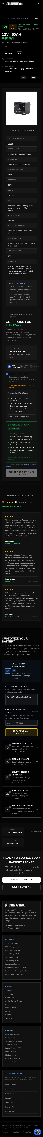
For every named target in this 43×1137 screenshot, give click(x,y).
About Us (8, 991)
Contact (8, 1015)
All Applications (11, 1062)
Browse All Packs (20, 880)
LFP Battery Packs (12, 947)
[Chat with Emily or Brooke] (37, 1132)
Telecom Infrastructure (13, 1041)
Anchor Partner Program (14, 1001)
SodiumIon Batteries (12, 1102)
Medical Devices (11, 1055)
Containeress (10, 1094)
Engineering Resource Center (16, 971)
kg (39, 77)
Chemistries (9, 997)
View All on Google (10, 506)
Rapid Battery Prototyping (14, 974)
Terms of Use (27, 1132)
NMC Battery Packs (12, 950)
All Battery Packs (11, 943)
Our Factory (9, 994)
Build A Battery (10, 1085)
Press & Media (10, 1008)
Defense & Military (12, 1034)
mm (23, 77)
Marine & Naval (10, 1051)
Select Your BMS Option (19, 374)
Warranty (8, 1018)
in (28, 77)
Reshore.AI (9, 1107)
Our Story (9, 1004)
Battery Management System (16, 967)
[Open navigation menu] (38, 3)
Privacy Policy (15, 1132)
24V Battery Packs (12, 957)
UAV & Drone (10, 1038)
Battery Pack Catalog (12, 18)
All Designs (35, 831)
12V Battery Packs (12, 954)
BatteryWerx (9, 1098)
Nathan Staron (10, 1111)
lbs (33, 77)
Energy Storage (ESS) (13, 1048)
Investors (8, 1011)
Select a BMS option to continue (21, 473)
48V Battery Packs (12, 961)
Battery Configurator (13, 964)
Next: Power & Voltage (20, 732)
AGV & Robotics (11, 1045)
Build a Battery (20, 887)
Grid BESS (9, 1089)
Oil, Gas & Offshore (12, 1058)
